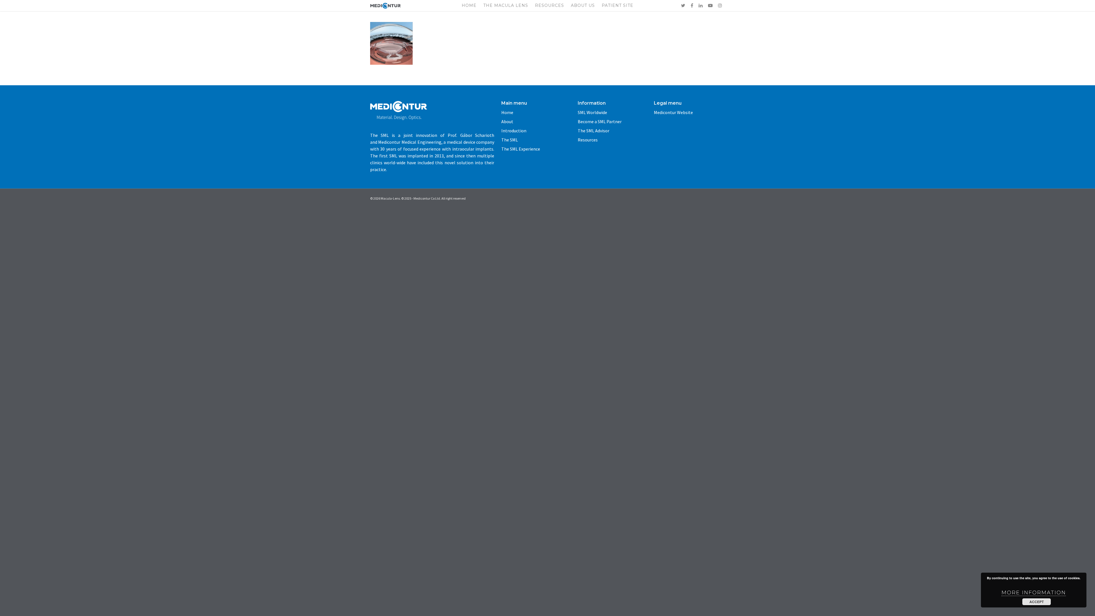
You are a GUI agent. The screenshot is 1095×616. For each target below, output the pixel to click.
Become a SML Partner (600, 121)
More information (1033, 592)
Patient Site (617, 5)
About (507, 121)
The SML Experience (520, 149)
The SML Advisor (593, 130)
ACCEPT (1036, 601)
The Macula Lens (505, 5)
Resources (549, 5)
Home (469, 5)
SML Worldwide (592, 112)
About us (583, 5)
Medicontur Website (673, 112)
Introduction (513, 130)
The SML (509, 140)
